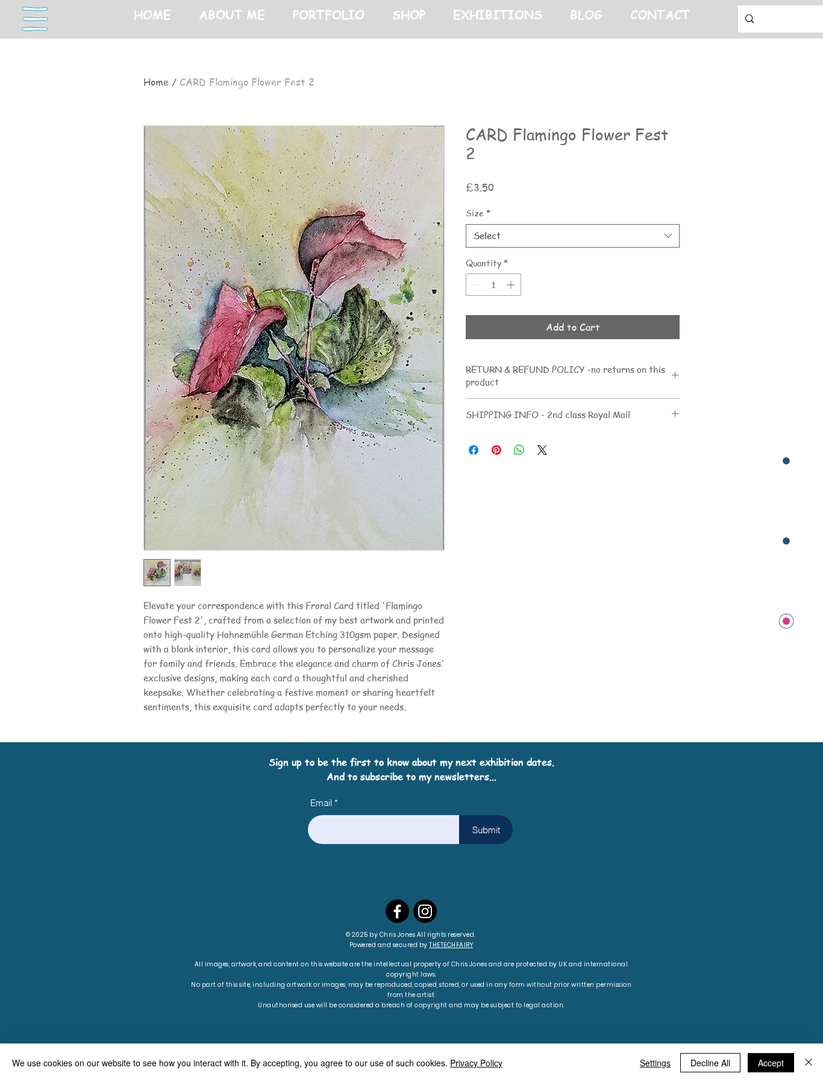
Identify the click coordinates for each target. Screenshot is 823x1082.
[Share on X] (542, 450)
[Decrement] (475, 284)
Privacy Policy (476, 1063)
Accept (771, 1063)
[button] (35, 19)
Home (156, 82)
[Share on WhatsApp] (519, 450)
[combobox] (573, 236)
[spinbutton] (493, 284)
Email (321, 802)
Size (478, 213)
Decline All (710, 1063)
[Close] (808, 1062)
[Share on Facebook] (473, 450)
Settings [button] (655, 1063)
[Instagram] (425, 911)
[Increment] (511, 284)
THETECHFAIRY (451, 944)
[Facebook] (397, 911)
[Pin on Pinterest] (496, 450)
